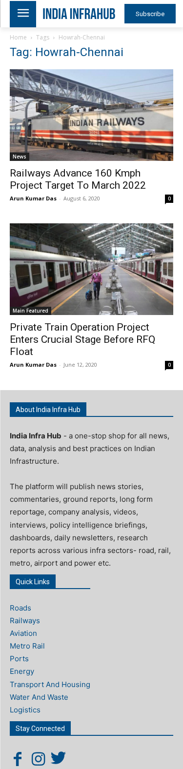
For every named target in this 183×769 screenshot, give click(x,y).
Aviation (23, 633)
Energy (22, 671)
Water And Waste (39, 697)
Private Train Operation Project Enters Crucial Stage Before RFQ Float (82, 339)
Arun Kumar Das (33, 198)
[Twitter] (58, 759)
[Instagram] (38, 759)
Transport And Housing (50, 684)
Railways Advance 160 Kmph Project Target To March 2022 (78, 179)
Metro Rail (27, 646)
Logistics (25, 709)
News (19, 156)
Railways (25, 620)
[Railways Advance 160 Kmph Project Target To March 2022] (91, 115)
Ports (19, 658)
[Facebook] (17, 759)
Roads (20, 607)
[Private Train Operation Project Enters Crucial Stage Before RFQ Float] (91, 269)
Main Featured (30, 310)
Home (18, 37)
